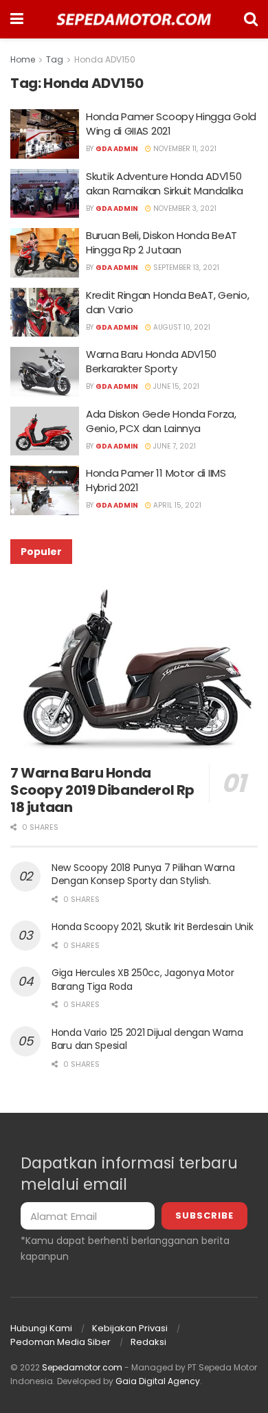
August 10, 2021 (180, 327)
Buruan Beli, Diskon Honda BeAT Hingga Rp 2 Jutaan (161, 242)
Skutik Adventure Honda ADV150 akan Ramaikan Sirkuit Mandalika (164, 183)
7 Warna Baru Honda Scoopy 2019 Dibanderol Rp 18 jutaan (102, 790)
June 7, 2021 (173, 446)
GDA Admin (117, 149)
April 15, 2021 (176, 505)
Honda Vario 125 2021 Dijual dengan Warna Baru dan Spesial (147, 1039)
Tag (54, 59)
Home (22, 59)
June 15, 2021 (175, 386)
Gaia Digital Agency (157, 1381)
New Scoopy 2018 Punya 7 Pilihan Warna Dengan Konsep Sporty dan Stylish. (143, 874)
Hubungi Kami (41, 1328)
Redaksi (148, 1341)
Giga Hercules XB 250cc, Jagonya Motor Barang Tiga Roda (143, 979)
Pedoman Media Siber (60, 1341)
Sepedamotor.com (82, 1367)
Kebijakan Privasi (130, 1328)
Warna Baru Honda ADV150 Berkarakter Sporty (151, 361)
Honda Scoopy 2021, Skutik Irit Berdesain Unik (152, 927)
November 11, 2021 (183, 149)
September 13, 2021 (185, 267)
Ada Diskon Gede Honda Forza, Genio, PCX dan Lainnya (161, 421)
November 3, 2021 (183, 208)
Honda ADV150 (104, 59)
